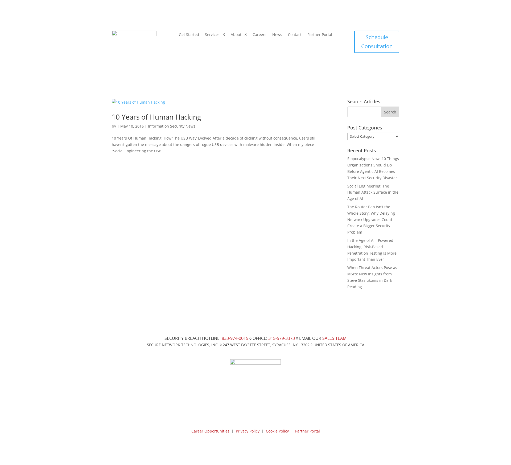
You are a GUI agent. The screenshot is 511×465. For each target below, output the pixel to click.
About (236, 35)
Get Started (189, 35)
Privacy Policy (247, 431)
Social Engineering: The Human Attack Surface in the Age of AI (372, 192)
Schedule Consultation (377, 42)
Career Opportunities (210, 431)
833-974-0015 (235, 338)
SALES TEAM (334, 338)
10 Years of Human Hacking (156, 117)
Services (212, 35)
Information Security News (171, 126)
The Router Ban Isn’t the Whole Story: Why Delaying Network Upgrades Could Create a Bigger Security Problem (371, 219)
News (277, 35)
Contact (295, 35)
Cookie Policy (277, 431)
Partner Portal (319, 35)
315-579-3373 (281, 338)
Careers (259, 35)
